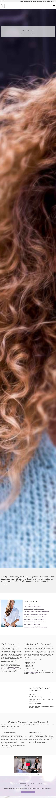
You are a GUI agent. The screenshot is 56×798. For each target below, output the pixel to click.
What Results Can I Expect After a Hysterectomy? (35, 621)
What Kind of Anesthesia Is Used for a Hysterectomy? (36, 614)
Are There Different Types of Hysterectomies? (34, 609)
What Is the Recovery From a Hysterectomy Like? (35, 619)
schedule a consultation (33, 672)
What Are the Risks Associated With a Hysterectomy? (35, 627)
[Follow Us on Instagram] (4, 1)
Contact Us (28, 791)
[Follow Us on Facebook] (2, 1)
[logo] (4, 6)
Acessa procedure (12, 668)
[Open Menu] (54, 5)
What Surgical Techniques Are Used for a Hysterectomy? (36, 611)
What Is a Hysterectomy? (29, 604)
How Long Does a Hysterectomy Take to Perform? (35, 616)
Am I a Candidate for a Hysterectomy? (32, 606)
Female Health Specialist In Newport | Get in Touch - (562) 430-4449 (37, 1)
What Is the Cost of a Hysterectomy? (32, 624)
